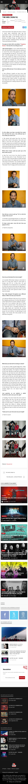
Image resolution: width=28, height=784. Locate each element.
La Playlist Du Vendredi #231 (15, 719)
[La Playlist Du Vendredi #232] (4, 714)
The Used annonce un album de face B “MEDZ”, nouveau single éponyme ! (12, 574)
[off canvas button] (2, 2)
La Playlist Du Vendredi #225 (15, 705)
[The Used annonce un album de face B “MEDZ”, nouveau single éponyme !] (14, 570)
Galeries (4, 495)
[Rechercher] (26, 2)
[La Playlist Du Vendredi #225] (4, 707)
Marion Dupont (6, 520)
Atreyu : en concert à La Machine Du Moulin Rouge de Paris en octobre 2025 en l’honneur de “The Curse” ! (13, 554)
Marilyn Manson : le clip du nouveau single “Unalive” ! (16, 645)
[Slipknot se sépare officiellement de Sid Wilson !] (14, 634)
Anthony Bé (5, 539)
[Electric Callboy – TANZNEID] (4, 660)
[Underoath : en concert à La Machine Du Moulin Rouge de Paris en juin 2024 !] (14, 589)
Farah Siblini (5, 501)
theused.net (9, 464)
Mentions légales (15, 768)
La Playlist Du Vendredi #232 (15, 712)
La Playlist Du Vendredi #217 (15, 698)
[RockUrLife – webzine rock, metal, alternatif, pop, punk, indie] (14, 765)
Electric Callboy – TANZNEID (16, 658)
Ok (7, 781)
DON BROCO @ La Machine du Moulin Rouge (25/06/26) (13, 498)
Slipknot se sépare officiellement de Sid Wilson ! (13, 639)
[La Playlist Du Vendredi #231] (4, 721)
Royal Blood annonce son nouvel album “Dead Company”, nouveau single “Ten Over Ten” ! (17, 652)
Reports (4, 516)
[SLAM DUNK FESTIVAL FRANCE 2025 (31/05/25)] (14, 513)
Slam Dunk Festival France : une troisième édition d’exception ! (13, 536)
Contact (16, 772)
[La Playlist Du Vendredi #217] (4, 700)
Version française (7, 27)
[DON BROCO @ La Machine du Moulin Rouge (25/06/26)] (14, 495)
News (3, 533)
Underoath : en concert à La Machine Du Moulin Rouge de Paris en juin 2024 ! (13, 592)
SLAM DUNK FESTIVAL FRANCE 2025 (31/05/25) (13, 518)
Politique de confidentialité (8, 772)
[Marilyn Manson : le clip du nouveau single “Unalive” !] (4, 646)
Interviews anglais (7, 14)
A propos (4, 768)
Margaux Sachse (4, 22)
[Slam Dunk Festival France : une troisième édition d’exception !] (14, 532)
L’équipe (9, 768)
